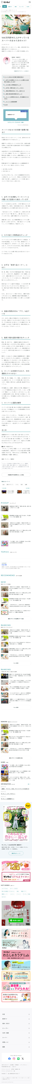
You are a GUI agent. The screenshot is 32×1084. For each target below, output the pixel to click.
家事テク (10, 6)
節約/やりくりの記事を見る (16, 758)
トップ (2, 10)
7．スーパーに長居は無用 (10, 101)
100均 (28, 6)
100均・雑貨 (5, 1033)
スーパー (4, 1037)
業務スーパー (5, 894)
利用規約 (17, 1064)
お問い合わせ (4, 1064)
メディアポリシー (23, 1064)
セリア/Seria (5, 888)
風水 (18, 891)
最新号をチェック (16, 853)
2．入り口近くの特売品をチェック (12, 85)
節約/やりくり (12, 10)
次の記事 (28, 488)
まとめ (6, 104)
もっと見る (16, 663)
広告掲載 (12, 1064)
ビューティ (21, 6)
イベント (19, 894)
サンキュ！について (6, 1069)
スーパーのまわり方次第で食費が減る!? (14, 77)
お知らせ (14, 1066)
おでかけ (4, 897)
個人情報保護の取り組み (13, 1073)
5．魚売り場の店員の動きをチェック (13, 94)
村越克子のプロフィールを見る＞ (21, 71)
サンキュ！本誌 (26, 894)
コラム (17, 484)
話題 (3, 1047)
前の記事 (4, 488)
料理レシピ (5, 1042)
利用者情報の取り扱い (6, 1066)
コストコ (12, 894)
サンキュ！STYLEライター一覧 (8, 1071)
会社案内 (3, 1073)
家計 (22, 484)
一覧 (28, 784)
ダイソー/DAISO (14, 888)
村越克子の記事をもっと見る (16, 475)
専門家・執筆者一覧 (15, 1069)
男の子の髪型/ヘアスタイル (8, 891)
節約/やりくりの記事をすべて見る (16, 618)
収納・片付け (6, 1023)
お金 (5, 6)
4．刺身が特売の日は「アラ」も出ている (14, 91)
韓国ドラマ (23, 891)
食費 (26, 484)
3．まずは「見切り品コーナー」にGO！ (14, 88)
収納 (16, 6)
